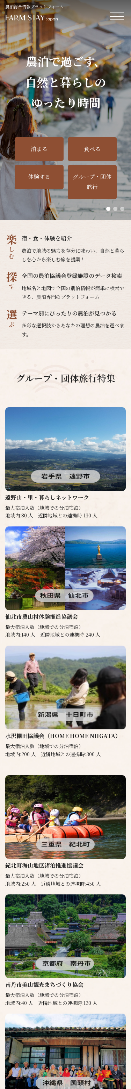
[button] (108, 209)
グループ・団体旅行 (92, 182)
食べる (92, 149)
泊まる (39, 149)
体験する (39, 177)
